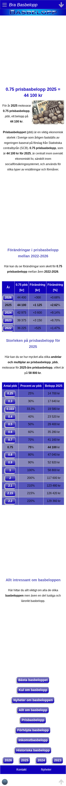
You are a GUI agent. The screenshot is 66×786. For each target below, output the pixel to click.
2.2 (10, 500)
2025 (24, 760)
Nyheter (46, 769)
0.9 (10, 462)
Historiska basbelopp (33, 750)
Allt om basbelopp (33, 710)
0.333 (10, 408)
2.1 (10, 485)
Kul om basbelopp (33, 690)
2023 (8, 320)
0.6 (10, 431)
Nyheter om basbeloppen (33, 700)
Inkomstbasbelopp (33, 740)
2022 (8, 328)
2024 (8, 312)
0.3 (10, 401)
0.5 (10, 424)
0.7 (10, 439)
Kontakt (21, 769)
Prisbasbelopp (33, 720)
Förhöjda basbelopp (33, 730)
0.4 (10, 416)
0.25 (10, 393)
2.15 (10, 493)
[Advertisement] (33, 48)
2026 (8, 297)
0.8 (10, 454)
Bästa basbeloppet (33, 680)
